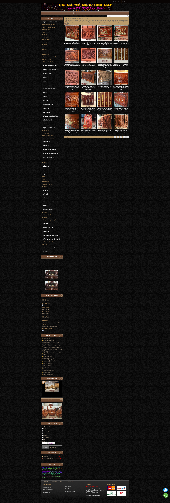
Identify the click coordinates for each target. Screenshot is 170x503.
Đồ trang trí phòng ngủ (48, 138)
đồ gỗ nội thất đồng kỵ (48, 370)
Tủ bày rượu (46, 37)
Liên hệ (72, 13)
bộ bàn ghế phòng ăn (48, 356)
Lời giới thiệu (46, 492)
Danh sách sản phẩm (76, 18)
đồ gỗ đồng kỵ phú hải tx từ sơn (51, 342)
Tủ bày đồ (45, 52)
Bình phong (46, 54)
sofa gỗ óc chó (58, 472)
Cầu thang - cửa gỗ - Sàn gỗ (51, 239)
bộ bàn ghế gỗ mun (46, 473)
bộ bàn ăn (59, 468)
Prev (58, 378)
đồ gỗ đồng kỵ (46, 372)
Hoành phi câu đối (47, 184)
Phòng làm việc (68, 486)
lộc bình (44, 467)
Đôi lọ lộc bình (50, 472)
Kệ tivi (44, 32)
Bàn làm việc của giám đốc (49, 57)
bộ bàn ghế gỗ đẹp (52, 468)
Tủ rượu (45, 34)
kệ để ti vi (52, 470)
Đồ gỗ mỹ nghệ (47, 59)
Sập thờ (45, 179)
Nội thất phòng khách (50, 22)
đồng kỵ (44, 476)
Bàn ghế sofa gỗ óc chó (49, 27)
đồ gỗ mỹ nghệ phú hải (49, 361)
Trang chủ (46, 13)
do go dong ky (46, 367)
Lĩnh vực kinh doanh (48, 489)
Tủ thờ (44, 186)
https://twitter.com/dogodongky (49, 326)
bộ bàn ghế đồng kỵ (48, 374)
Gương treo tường (47, 39)
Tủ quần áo (46, 130)
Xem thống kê (53, 447)
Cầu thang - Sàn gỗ (48, 242)
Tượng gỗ (45, 217)
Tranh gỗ (45, 212)
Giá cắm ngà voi (47, 49)
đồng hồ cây (49, 476)
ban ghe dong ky (47, 363)
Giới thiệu (55, 13)
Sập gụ (45, 42)
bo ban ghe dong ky (48, 368)
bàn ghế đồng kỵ (47, 365)
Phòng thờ (67, 488)
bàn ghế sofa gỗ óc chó (54, 475)
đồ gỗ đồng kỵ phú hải (48, 358)
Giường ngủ (46, 133)
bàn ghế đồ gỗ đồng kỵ (49, 360)
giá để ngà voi (54, 473)
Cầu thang (57, 470)
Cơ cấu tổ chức (47, 487)
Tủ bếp (45, 162)
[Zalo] (165, 490)
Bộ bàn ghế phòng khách (49, 24)
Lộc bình (45, 47)
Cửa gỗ (45, 244)
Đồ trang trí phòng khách (49, 62)
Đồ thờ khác (46, 181)
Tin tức (64, 13)
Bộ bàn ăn (45, 160)
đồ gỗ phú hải (46, 338)
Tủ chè (45, 44)
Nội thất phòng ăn (48, 157)
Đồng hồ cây (46, 29)
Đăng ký (126, 1)
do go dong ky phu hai (48, 344)
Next (60, 378)
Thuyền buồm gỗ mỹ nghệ (49, 220)
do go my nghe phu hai (49, 340)
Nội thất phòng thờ (49, 174)
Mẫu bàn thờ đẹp (46, 471)
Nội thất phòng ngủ (49, 128)
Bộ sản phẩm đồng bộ (70, 491)
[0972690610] (166, 495)
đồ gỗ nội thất (49, 467)
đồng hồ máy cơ (45, 470)
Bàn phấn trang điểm (48, 135)
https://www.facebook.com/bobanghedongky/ (53, 322)
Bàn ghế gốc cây (47, 215)
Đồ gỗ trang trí (48, 209)
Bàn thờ (45, 176)
